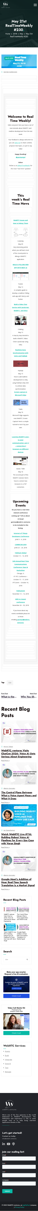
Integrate (8, 1059)
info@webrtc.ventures (9, 1139)
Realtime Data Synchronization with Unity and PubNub (20, 353)
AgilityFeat (26, 1205)
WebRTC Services (14, 1046)
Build (7, 1055)
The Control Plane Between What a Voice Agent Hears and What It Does (18, 795)
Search (7, 951)
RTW (10, 683)
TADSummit (20, 591)
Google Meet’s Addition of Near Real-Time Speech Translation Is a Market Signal (18, 882)
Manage (8, 1072)
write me (17, 143)
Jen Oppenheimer (9, 830)
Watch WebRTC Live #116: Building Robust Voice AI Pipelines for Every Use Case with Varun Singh (17, 838)
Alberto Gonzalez (9, 788)
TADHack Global (20, 553)
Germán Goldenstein (10, 72)
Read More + (5, 760)
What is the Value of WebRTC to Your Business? (9, 695)
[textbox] (20, 374)
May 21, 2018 (9, 58)
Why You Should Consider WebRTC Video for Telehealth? (29, 695)
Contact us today (8, 1136)
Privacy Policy (19, 1207)
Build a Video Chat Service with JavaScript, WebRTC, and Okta (20, 307)
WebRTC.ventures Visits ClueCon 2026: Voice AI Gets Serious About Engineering (18, 753)
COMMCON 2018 (20, 545)
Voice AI (8, 1064)
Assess (7, 1051)
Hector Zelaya (8, 747)
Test (6, 1068)
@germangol (20, 157)
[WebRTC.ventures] (5, 5)
